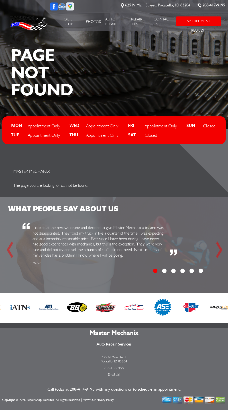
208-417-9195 (213, 5)
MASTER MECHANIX (31, 171)
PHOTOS (93, 21)
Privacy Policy (105, 400)
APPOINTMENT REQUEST (198, 22)
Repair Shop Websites (40, 400)
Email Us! (114, 374)
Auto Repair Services (114, 344)
